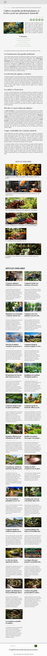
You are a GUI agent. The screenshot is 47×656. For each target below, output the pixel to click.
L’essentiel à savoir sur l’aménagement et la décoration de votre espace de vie (22, 194)
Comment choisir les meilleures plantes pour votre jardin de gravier (13, 531)
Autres (36, 650)
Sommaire (24, 36)
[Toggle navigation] (5, 2)
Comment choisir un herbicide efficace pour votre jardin (31, 407)
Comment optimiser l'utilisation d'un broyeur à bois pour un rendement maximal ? (14, 285)
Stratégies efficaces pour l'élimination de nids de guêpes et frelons (13, 438)
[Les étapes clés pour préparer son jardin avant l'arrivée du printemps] (32, 552)
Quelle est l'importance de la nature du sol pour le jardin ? (21, 225)
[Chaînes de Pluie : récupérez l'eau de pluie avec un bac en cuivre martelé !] (32, 459)
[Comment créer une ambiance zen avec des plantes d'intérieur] (32, 306)
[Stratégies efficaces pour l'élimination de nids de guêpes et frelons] (14, 429)
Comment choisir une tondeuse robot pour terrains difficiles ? (31, 285)
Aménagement (28, 650)
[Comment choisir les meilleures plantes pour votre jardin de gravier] (14, 522)
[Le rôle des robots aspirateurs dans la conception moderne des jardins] (14, 552)
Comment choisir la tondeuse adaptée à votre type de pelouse (32, 346)
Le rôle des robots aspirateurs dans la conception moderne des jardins (14, 562)
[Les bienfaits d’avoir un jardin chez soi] (15, 233)
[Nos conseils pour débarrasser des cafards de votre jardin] (21, 203)
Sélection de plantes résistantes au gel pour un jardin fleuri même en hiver (14, 347)
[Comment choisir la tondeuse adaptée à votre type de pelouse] (32, 337)
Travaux (16, 650)
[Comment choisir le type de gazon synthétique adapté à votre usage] (14, 398)
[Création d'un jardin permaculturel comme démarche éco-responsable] (32, 583)
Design (11, 650)
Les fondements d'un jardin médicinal (23, 38)
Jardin (9, 7)
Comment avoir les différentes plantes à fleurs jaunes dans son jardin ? (22, 177)
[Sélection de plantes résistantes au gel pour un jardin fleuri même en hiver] (14, 337)
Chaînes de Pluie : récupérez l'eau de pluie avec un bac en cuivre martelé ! (32, 469)
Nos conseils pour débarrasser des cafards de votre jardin (21, 210)
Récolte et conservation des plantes (23, 44)
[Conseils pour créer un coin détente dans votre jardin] (32, 491)
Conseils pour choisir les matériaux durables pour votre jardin (14, 468)
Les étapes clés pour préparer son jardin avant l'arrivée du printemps (32, 562)
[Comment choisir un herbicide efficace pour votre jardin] (32, 398)
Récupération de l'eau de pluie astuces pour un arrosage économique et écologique (14, 377)
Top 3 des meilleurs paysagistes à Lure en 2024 (12, 500)
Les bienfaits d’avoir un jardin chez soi (15, 241)
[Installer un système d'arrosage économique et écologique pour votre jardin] (32, 429)
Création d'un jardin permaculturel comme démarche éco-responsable (31, 593)
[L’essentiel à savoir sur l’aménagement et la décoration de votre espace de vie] (23, 186)
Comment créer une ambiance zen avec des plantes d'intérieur (31, 315)
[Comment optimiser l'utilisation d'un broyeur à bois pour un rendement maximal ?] (14, 276)
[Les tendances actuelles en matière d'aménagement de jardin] (14, 614)
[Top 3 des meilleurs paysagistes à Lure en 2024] (14, 491)
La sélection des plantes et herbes (23, 40)
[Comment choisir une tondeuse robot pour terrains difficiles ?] (32, 276)
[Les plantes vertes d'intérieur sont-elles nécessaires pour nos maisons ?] (23, 249)
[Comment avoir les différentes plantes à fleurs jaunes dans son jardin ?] (23, 169)
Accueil (5, 7)
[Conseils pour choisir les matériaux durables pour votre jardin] (14, 459)
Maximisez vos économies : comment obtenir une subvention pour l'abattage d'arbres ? (14, 316)
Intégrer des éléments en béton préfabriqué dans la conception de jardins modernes (14, 593)
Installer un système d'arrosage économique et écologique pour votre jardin (32, 438)
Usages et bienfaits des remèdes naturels (23, 46)
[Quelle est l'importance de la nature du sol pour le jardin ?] (21, 218)
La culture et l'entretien (23, 42)
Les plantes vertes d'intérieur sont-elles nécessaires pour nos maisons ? (21, 256)
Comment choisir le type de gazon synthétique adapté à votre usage (13, 407)
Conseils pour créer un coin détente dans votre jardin (31, 500)
